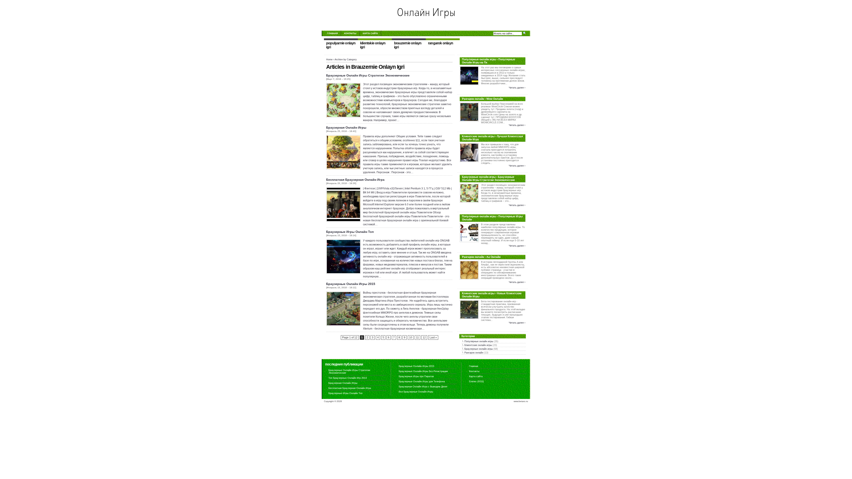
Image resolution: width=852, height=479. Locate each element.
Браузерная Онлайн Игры (346, 127)
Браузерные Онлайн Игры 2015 (350, 284)
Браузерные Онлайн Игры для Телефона (422, 381)
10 (410, 337)
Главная (332, 33)
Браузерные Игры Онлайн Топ (350, 232)
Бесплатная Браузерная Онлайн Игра (355, 179)
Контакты (350, 33)
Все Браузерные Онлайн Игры (416, 391)
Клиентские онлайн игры (478, 345)
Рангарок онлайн (473, 352)
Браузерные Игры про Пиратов (416, 376)
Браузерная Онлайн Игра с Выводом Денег (423, 386)
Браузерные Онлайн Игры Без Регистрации (423, 371)
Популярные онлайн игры (478, 341)
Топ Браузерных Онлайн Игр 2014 (347, 378)
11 (417, 337)
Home (329, 59)
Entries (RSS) (476, 381)
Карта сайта (370, 33)
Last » (433, 337)
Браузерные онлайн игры (478, 348)
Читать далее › (517, 87)
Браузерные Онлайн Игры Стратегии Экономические (368, 75)
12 (424, 337)
